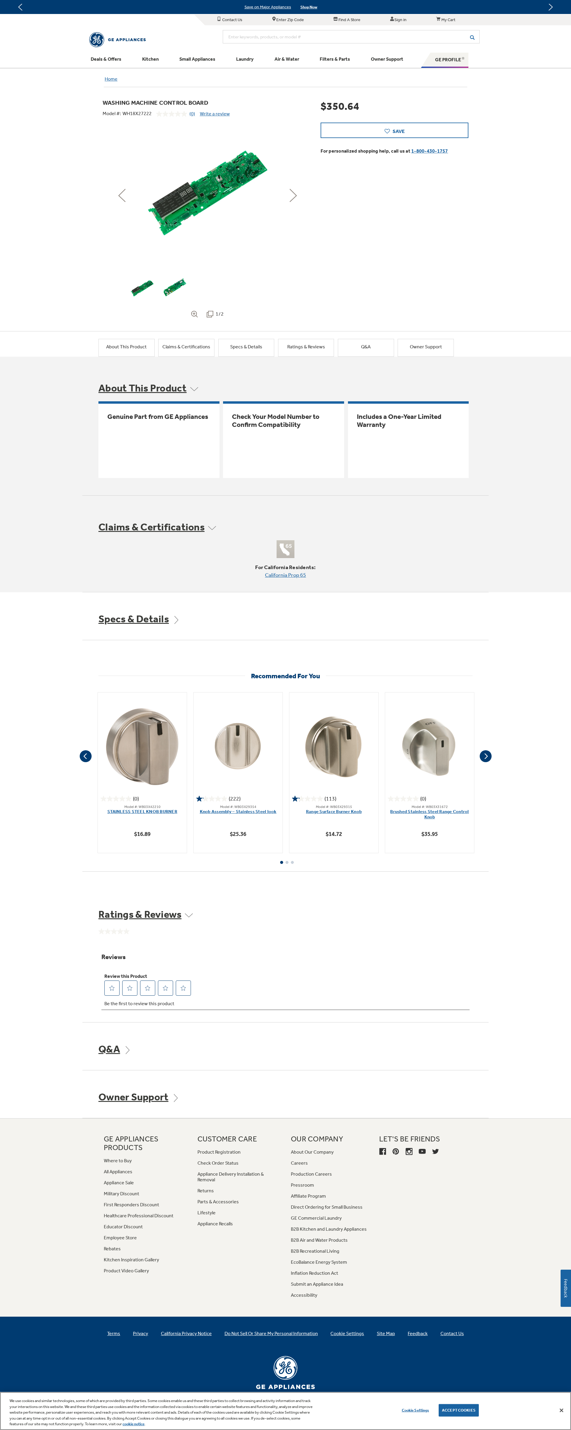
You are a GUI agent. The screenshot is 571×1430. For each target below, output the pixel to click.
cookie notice (134, 1424)
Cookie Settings (415, 1410)
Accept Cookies (459, 1410)
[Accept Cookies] (561, 1410)
